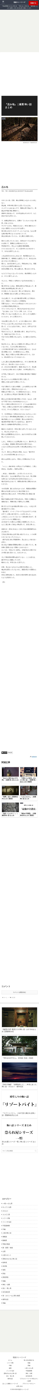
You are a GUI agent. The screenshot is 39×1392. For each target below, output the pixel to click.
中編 (10, 1365)
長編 (29, 1365)
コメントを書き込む (19, 992)
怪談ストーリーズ (19, 2)
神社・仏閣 (29, 1373)
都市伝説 (10, 1378)
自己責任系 (29, 1376)
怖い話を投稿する (29, 1360)
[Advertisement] (19, 30)
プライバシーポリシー (29, 1383)
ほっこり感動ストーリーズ (10, 1383)
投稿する (33, 3)
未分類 (5, 752)
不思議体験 (29, 1370)
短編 (29, 1363)
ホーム (10, 1360)
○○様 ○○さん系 (29, 1368)
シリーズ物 (10, 1363)
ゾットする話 (10, 1370)
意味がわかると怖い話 (10, 1373)
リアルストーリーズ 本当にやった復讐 (29, 1380)
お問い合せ (19, 1386)
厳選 (11, 752)
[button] (35, 1151)
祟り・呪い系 (10, 1376)
